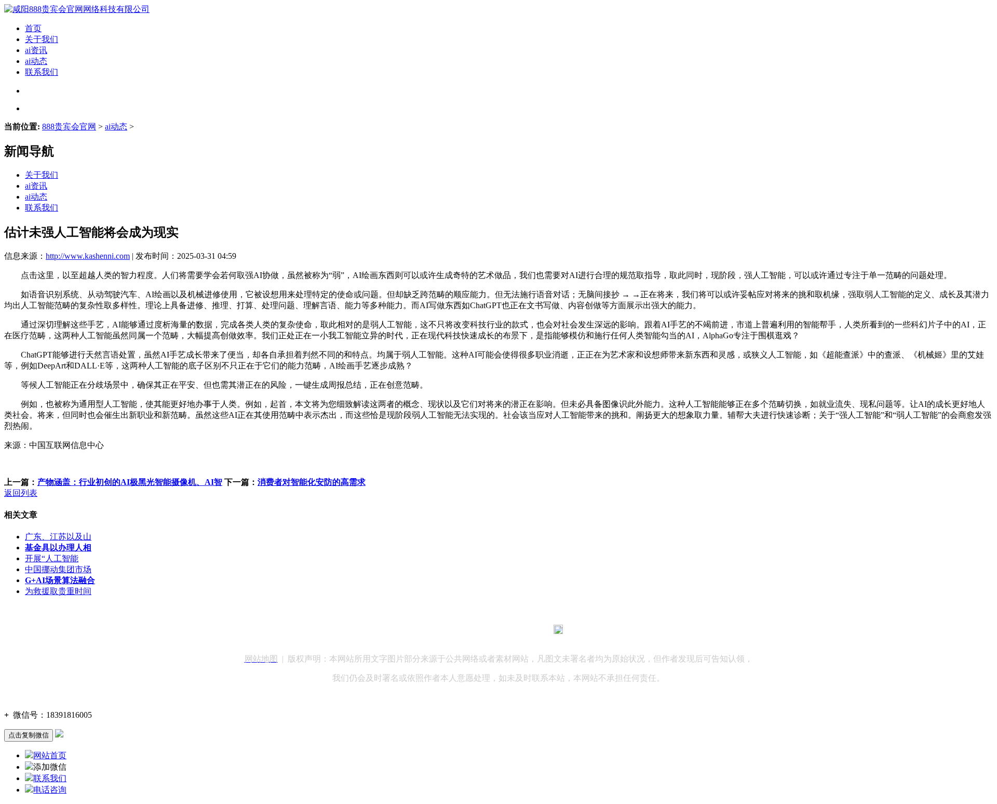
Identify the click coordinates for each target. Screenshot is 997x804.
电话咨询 (49, 789)
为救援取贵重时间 (58, 591)
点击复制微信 (28, 735)
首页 (33, 28)
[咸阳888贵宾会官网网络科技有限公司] (77, 9)
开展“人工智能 (51, 558)
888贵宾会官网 (69, 126)
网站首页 (49, 755)
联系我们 (41, 72)
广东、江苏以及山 (58, 536)
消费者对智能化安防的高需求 (312, 482)
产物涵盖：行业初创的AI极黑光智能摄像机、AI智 (129, 482)
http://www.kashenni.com (88, 256)
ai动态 (36, 61)
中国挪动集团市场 (58, 569)
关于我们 (41, 39)
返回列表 (20, 493)
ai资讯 (36, 50)
